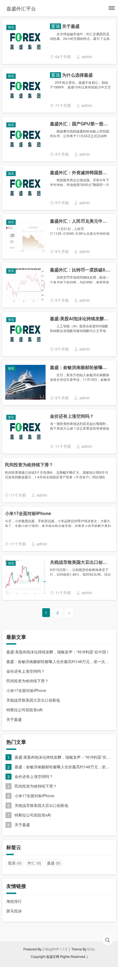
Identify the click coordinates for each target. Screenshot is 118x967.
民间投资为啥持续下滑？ (29, 465)
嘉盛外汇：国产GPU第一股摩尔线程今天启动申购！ (80, 124)
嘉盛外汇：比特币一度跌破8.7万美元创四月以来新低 (80, 270)
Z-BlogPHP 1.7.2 (54, 949)
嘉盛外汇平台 (21, 8)
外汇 (34, 863)
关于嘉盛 (70, 26)
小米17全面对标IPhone (28, 513)
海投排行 (14, 901)
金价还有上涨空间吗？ (72, 416)
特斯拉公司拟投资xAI (24, 709)
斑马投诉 (14, 911)
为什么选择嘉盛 (77, 75)
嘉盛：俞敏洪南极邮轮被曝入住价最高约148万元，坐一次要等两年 (80, 367)
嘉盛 (54, 863)
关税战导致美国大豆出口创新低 (80, 562)
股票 (15, 863)
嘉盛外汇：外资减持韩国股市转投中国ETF (80, 173)
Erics (91, 949)
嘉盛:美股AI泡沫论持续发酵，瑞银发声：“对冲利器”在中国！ (80, 319)
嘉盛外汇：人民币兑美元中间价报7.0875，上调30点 (80, 221)
